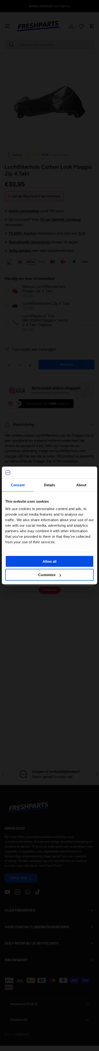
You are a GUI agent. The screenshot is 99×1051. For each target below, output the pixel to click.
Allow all (49, 561)
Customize (46, 575)
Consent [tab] (18, 485)
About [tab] (81, 485)
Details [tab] (49, 485)
